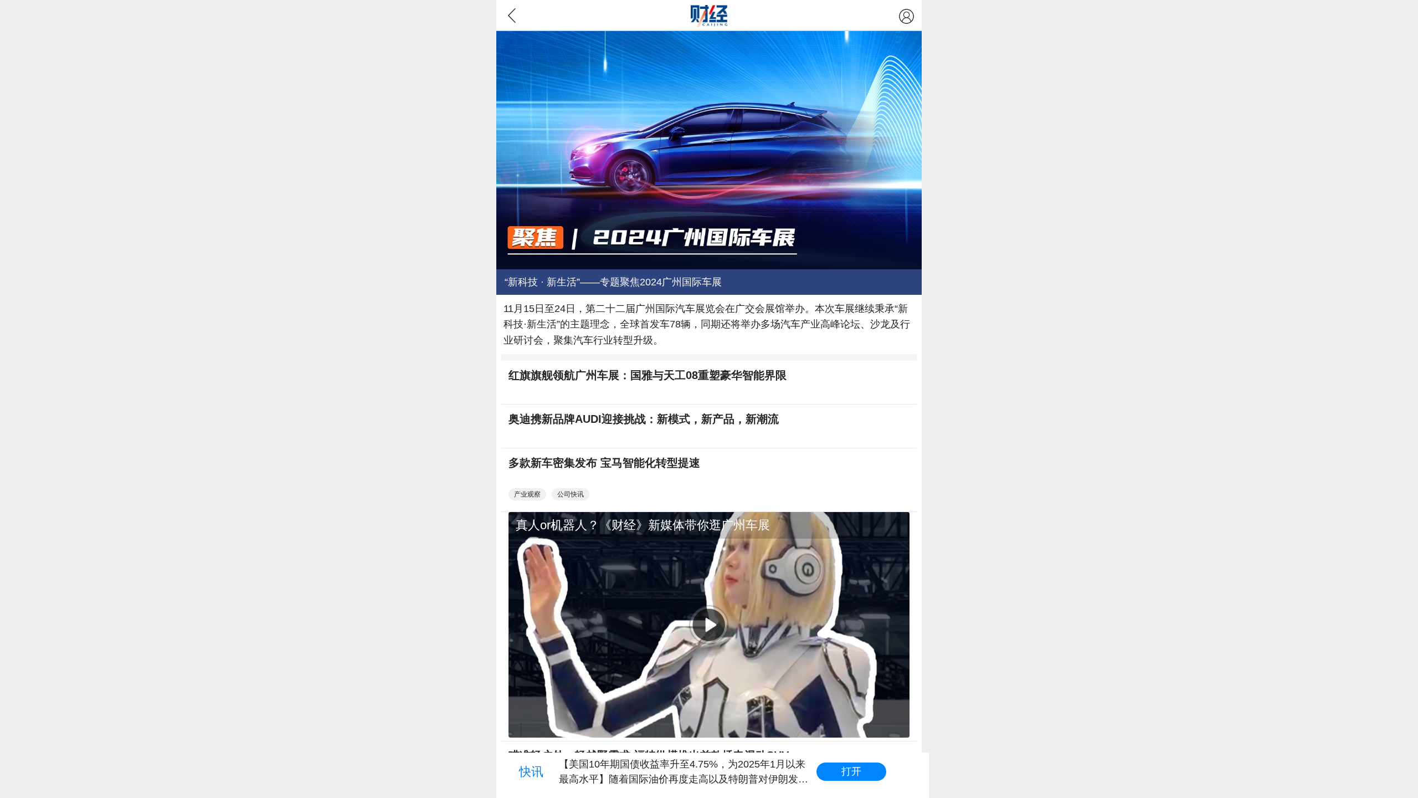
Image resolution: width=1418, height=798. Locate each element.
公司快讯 (570, 494)
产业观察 (527, 494)
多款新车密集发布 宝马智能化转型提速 (604, 462)
